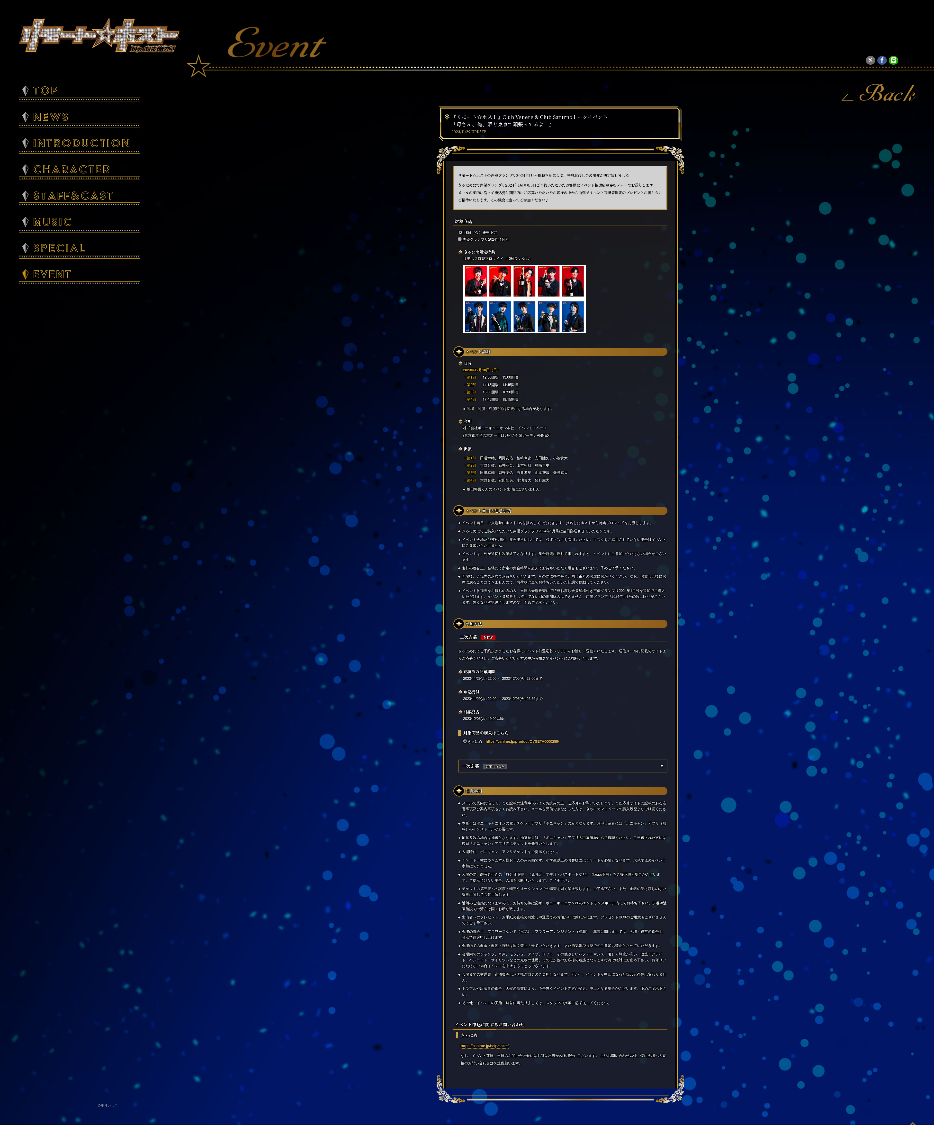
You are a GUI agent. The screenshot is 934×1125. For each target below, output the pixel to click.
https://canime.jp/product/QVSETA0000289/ (522, 741)
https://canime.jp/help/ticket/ (485, 1045)
